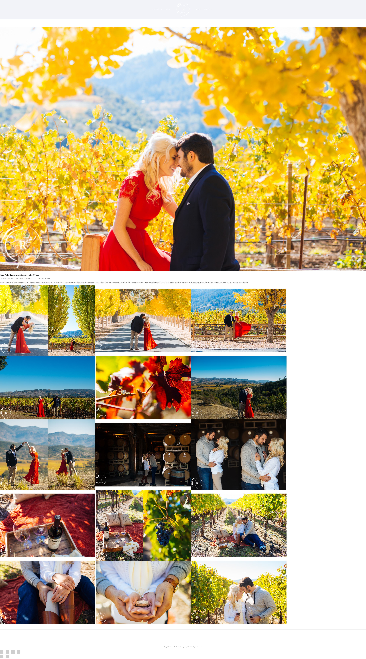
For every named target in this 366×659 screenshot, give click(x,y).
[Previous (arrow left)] (1, 656)
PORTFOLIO (157, 9)
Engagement (46, 278)
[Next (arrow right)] (7, 656)
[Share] (7, 652)
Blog (198, 9)
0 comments (32, 278)
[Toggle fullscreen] (13, 652)
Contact (208, 9)
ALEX (168, 9)
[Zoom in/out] (18, 652)
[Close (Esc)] (1, 652)
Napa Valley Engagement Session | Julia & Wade (19, 275)
